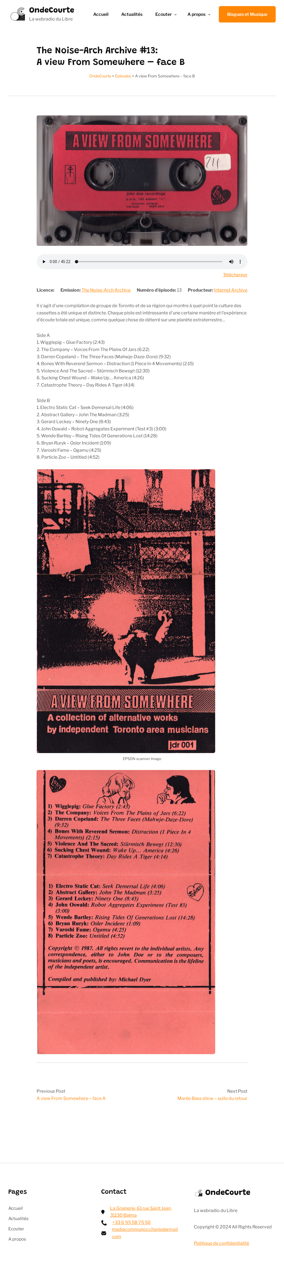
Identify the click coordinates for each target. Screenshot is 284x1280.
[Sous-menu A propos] (209, 14)
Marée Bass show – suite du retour (212, 1098)
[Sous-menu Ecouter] (175, 14)
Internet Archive (230, 290)
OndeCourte (51, 10)
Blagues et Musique (247, 14)
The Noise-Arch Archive (106, 290)
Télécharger (235, 274)
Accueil (100, 14)
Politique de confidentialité (221, 1243)
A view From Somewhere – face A (71, 1098)
